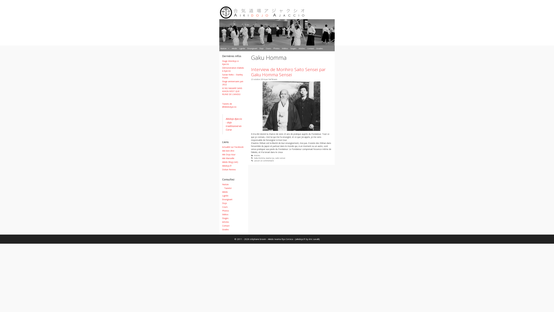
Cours (268, 48)
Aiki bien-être (228, 150)
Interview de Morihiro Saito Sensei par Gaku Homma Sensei (288, 72)
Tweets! (228, 188)
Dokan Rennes (229, 169)
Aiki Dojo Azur (228, 154)
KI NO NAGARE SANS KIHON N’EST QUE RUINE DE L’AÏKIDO (232, 91)
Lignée (242, 48)
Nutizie (223, 48)
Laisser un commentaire (264, 160)
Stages (293, 48)
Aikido (234, 48)
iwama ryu (270, 158)
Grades (319, 48)
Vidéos (285, 48)
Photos (276, 48)
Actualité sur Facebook (233, 147)
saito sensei (280, 158)
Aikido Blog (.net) (230, 162)
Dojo (262, 48)
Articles (302, 48)
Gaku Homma (259, 158)
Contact (310, 48)
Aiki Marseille (228, 158)
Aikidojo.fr (227, 165)
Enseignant (252, 48)
